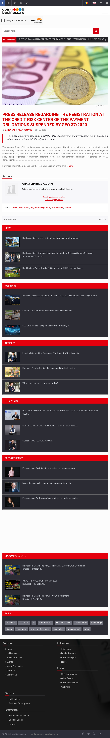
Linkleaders (12, 653)
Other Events (67, 678)
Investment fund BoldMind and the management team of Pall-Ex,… (53, 268)
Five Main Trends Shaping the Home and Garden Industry (48, 353)
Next (101, 219)
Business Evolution (70, 682)
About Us (11, 670)
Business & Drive (14, 657)
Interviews (66, 649)
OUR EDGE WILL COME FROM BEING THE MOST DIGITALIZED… (50, 411)
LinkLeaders (14, 699)
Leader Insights (68, 653)
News (64, 662)
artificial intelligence (40, 629)
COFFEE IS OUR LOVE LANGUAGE (37, 426)
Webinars (65, 687)
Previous (11, 219)
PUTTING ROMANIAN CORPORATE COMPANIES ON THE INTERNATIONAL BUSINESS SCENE (61, 39)
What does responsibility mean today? (40, 368)
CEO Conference (69, 674)
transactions (81, 622)
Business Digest (68, 657)
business (11, 622)
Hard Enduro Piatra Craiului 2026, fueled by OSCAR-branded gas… (52, 253)
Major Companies (15, 666)
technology (96, 622)
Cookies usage (16, 720)
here (71, 166)
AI (34, 622)
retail (87, 629)
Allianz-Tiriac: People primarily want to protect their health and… (52, 383)
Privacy (12, 724)
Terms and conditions (19, 715)
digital (9, 629)
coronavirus (57, 208)
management (74, 629)
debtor (68, 208)
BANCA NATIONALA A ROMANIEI (18, 130)
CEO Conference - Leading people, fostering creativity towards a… (53, 326)
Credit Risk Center (20, 208)
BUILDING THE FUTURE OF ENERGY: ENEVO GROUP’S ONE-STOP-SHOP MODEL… (58, 441)
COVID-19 (24, 622)
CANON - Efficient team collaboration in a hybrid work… (47, 296)
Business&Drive (63, 622)
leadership (58, 629)
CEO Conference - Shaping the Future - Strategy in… (46, 311)
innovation (21, 629)
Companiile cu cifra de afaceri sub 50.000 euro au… (46, 498)
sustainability (45, 622)
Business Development (19, 703)
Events (10, 662)
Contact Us (12, 675)
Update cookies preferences (44, 734)
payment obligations (40, 208)
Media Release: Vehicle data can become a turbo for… (47, 468)
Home (9, 649)
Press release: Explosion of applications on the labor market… (51, 483)
